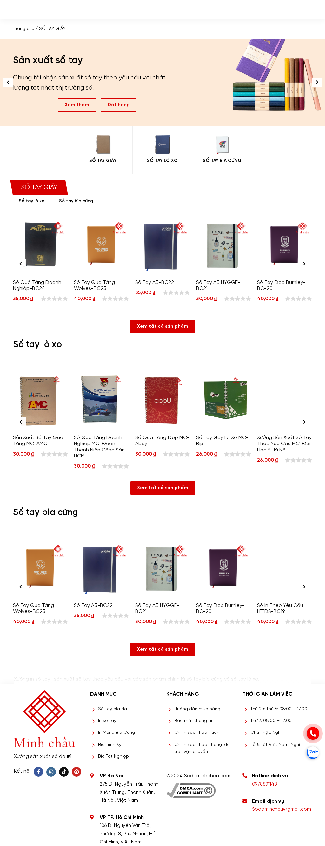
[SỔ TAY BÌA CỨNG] (222, 144)
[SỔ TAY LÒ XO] (162, 144)
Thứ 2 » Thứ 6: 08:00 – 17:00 (278, 709)
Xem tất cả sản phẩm (162, 326)
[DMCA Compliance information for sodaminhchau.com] (191, 788)
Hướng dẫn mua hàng (197, 709)
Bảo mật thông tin (194, 721)
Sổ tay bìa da (112, 709)
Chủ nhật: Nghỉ (266, 732)
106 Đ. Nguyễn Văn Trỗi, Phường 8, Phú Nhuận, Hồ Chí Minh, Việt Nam (128, 833)
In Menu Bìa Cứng (116, 732)
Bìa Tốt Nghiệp (113, 756)
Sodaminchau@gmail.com (281, 809)
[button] (317, 82)
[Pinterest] (76, 772)
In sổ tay (107, 721)
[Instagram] (51, 772)
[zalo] (313, 752)
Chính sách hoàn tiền (196, 732)
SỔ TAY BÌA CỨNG (222, 160)
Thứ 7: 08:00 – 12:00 (271, 721)
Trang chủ (24, 28)
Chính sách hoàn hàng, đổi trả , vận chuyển (202, 748)
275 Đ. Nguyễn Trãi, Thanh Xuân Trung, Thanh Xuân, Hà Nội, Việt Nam (129, 792)
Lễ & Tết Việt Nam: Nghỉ (275, 744)
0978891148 (264, 784)
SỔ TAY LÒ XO (162, 160)
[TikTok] (64, 772)
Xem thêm (75, 80)
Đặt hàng (117, 80)
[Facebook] (38, 772)
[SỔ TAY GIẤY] (103, 144)
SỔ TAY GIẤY (102, 160)
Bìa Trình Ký (109, 744)
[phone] (313, 733)
